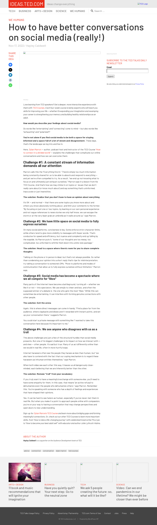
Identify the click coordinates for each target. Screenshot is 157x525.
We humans (77, 10)
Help (132, 513)
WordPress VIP (93, 519)
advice (26, 451)
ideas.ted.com (26, 4)
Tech (12, 10)
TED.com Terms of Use (91, 513)
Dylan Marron (35, 149)
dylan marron (61, 451)
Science (61, 10)
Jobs (116, 513)
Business (25, 10)
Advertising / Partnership (68, 513)
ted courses (73, 451)
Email (109, 67)
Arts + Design (43, 10)
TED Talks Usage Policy (29, 513)
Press (124, 513)
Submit (111, 76)
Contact (107, 513)
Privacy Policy (139, 84)
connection (36, 451)
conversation (48, 451)
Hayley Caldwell (36, 45)
